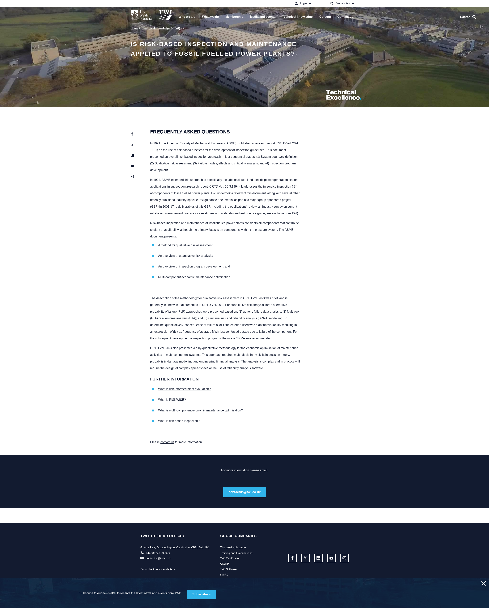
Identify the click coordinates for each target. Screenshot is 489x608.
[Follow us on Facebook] (292, 558)
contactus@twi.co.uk (245, 492)
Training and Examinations (236, 552)
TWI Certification (230, 558)
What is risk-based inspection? (179, 421)
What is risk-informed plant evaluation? (184, 389)
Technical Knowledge (156, 28)
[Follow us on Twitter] (305, 558)
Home (134, 28)
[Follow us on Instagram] (344, 558)
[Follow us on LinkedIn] (318, 558)
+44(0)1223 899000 (158, 552)
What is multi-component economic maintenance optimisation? (200, 410)
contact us (167, 442)
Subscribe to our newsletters (157, 569)
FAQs (178, 28)
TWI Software (228, 569)
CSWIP (224, 563)
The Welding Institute (233, 547)
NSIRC (224, 574)
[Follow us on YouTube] (331, 558)
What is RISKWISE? (172, 399)
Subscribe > (201, 594)
